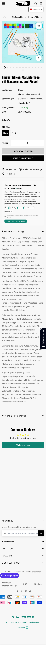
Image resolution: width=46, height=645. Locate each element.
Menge (5, 142)
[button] (41, 3)
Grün (14, 133)
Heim (4, 17)
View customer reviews (15, 221)
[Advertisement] (23, 490)
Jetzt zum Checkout (23, 158)
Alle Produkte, (24, 94)
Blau (5, 133)
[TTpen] (23, 3)
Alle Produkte (17, 17)
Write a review (23, 445)
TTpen (21, 90)
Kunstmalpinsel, (35, 98)
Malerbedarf (24, 103)
